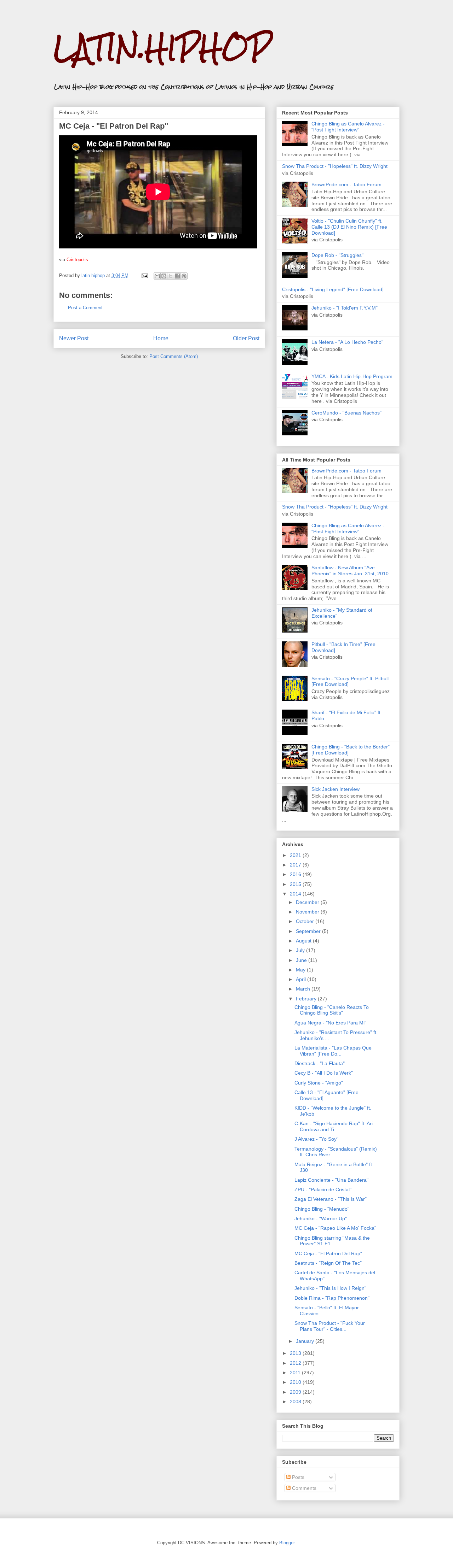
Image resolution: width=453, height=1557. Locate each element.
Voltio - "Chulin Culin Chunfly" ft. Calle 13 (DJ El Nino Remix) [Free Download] (349, 227)
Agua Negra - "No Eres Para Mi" (330, 1023)
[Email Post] (144, 275)
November (308, 912)
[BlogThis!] (163, 276)
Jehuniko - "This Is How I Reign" (330, 1288)
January (305, 1341)
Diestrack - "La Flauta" (319, 1063)
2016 (296, 874)
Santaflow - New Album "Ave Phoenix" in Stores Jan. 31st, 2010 (350, 570)
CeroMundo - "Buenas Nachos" (346, 413)
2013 (296, 1353)
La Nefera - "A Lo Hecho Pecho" (347, 342)
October (305, 921)
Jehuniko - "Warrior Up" (320, 1218)
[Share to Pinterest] (184, 276)
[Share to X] (170, 276)
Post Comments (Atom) (173, 356)
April (301, 979)
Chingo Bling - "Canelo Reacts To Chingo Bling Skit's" (331, 1010)
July (301, 950)
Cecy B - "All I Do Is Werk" (323, 1073)
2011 (296, 1372)
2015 (296, 884)
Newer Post (73, 338)
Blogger (286, 1542)
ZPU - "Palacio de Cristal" (322, 1189)
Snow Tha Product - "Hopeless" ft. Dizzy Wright (335, 166)
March (303, 989)
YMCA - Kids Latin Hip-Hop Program (351, 376)
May (301, 970)
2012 (296, 1363)
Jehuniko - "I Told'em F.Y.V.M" (344, 308)
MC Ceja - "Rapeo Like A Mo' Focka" (335, 1228)
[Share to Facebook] (177, 276)
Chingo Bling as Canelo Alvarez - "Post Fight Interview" (348, 127)
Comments (303, 1488)
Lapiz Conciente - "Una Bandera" (331, 1180)
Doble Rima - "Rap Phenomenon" (331, 1298)
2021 (296, 855)
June (302, 960)
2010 (296, 1382)
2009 (296, 1392)
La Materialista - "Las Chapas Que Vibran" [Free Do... (333, 1051)
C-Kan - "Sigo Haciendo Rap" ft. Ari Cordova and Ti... (333, 1126)
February (307, 998)
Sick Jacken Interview (335, 789)
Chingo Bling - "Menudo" (321, 1209)
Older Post (246, 338)
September (309, 931)
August (304, 941)
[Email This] (157, 276)
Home (160, 338)
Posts (297, 1477)
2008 (296, 1401)
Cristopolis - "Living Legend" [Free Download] (333, 289)
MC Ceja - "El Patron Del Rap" (328, 1253)
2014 (296, 894)
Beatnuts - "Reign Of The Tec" (328, 1263)
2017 (296, 865)
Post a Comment (85, 307)
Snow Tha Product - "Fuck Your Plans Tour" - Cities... (329, 1326)
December (308, 902)
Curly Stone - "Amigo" (318, 1083)
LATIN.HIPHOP (162, 48)
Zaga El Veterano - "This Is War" (330, 1199)
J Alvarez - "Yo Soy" (316, 1139)
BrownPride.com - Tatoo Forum (346, 184)
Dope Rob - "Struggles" (337, 255)
